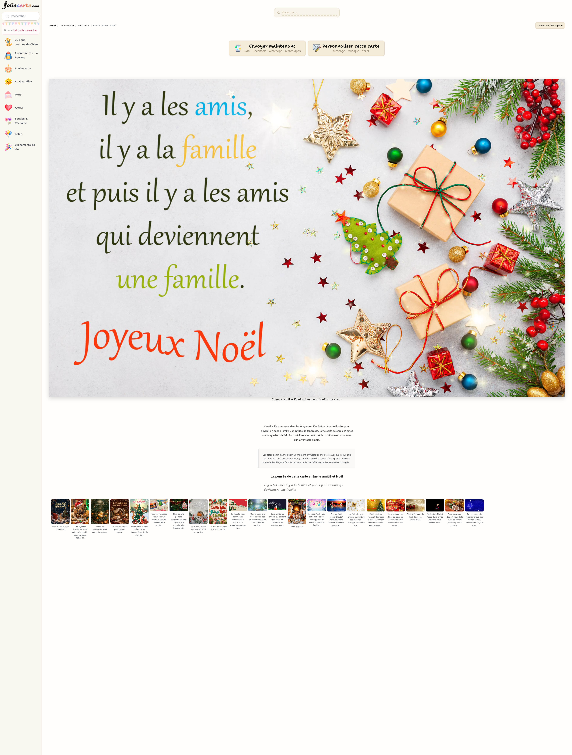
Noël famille (83, 25)
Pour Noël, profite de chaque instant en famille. (198, 529)
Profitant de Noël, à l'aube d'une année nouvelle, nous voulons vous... (434, 518)
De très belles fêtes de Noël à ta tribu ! (218, 528)
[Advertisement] (307, 69)
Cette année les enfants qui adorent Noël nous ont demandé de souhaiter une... (277, 520)
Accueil (52, 25)
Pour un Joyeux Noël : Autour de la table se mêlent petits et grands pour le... (454, 520)
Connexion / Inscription (550, 25)
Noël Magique (297, 526)
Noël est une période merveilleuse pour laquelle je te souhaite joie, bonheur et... (178, 521)
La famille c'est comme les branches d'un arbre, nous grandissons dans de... (237, 521)
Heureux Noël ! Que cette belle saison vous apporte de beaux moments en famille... (316, 520)
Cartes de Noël (67, 25)
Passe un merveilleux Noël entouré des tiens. (100, 529)
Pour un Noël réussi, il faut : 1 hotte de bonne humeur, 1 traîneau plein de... (336, 520)
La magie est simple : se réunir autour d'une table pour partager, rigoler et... (80, 532)
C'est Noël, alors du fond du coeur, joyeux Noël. (415, 517)
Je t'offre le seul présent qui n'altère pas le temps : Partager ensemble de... (356, 520)
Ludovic (28, 30)
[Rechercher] (278, 13)
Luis (35, 30)
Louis (21, 30)
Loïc (15, 30)
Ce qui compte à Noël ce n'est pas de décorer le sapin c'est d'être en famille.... (257, 520)
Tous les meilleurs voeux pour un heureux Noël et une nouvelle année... (159, 520)
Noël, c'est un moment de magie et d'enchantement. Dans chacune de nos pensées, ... (376, 520)
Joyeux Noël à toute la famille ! (60, 528)
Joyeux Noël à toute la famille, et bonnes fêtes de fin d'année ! (139, 530)
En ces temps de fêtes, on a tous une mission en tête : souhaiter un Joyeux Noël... (474, 520)
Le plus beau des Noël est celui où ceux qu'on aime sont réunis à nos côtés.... (395, 520)
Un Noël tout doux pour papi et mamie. (120, 529)
